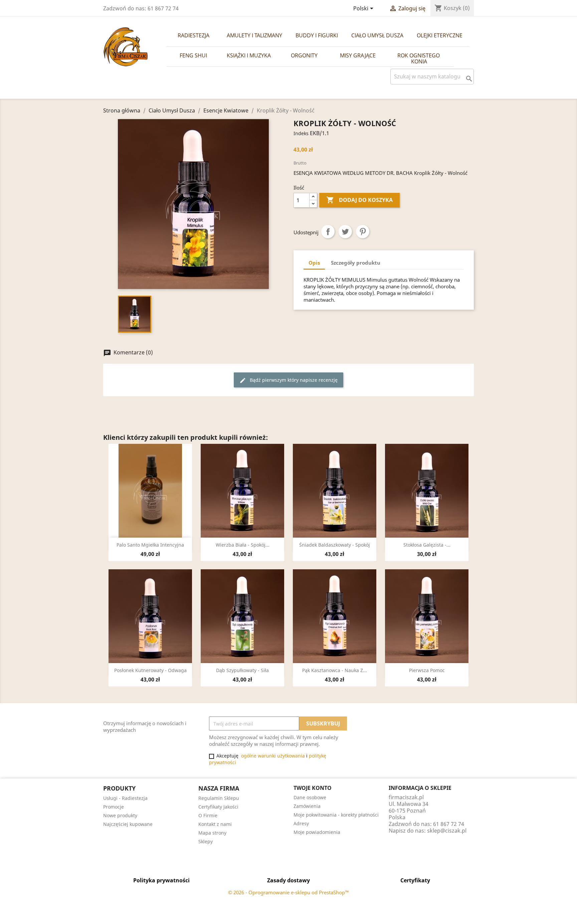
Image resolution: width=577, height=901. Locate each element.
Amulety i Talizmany (254, 35)
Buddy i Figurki (317, 35)
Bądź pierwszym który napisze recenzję (288, 380)
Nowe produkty (120, 815)
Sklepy (205, 841)
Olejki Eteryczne (439, 35)
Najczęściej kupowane (128, 824)
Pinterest (362, 231)
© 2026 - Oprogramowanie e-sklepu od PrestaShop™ (288, 892)
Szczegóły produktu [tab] (355, 262)
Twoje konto (313, 788)
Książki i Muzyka (249, 55)
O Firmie (207, 815)
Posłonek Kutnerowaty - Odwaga (150, 670)
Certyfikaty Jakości (218, 807)
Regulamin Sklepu (218, 798)
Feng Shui (193, 55)
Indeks (301, 133)
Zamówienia (307, 806)
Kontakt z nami (215, 824)
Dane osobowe (310, 797)
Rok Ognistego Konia (419, 58)
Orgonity (304, 55)
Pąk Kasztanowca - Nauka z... (334, 670)
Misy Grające (358, 55)
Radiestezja (193, 35)
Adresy (301, 823)
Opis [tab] (314, 262)
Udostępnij (328, 231)
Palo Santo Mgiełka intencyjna (150, 545)
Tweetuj (345, 231)
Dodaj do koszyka (359, 200)
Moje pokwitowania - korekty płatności (336, 815)
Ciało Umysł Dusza (377, 35)
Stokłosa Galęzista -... (426, 545)
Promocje (113, 807)
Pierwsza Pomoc (427, 670)
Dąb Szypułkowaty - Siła (242, 670)
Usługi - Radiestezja (125, 798)
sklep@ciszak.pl (446, 830)
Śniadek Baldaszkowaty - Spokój (334, 545)
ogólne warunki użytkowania (273, 756)
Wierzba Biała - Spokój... (242, 545)
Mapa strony (212, 833)
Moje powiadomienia (317, 832)
